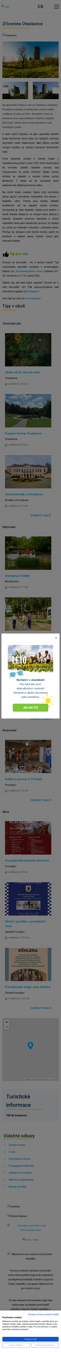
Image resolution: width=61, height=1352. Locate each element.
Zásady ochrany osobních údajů (43, 1314)
